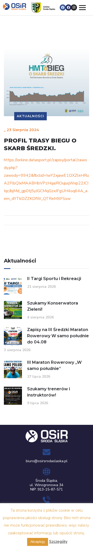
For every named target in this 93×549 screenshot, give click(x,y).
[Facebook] (63, 7)
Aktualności (30, 116)
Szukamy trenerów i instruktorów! (48, 392)
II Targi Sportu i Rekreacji (54, 278)
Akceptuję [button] (37, 541)
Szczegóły (58, 541)
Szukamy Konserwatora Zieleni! (52, 306)
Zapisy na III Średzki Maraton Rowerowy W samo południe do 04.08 (58, 335)
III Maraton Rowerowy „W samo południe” (54, 365)
